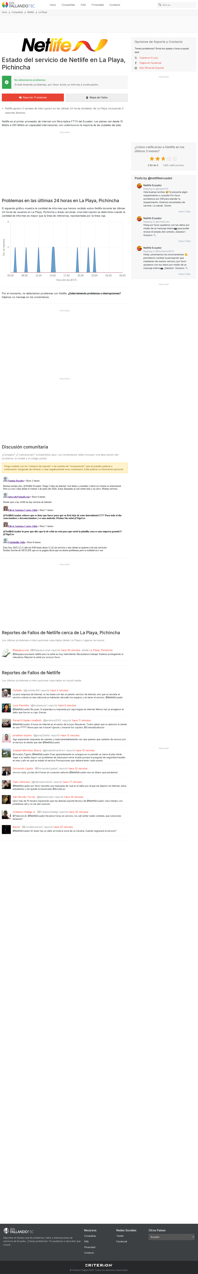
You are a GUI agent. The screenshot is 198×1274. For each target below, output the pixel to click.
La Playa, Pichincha (100, 650)
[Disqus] (65, 514)
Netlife (30, 12)
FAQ (83, 4)
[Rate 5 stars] (175, 158)
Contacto (115, 4)
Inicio (53, 4)
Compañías (68, 4)
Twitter (120, 1235)
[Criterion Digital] (99, 1265)
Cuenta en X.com (149, 57)
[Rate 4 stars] (169, 158)
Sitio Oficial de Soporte (152, 67)
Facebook (121, 1241)
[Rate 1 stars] (152, 158)
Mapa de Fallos (99, 97)
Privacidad (98, 4)
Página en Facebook (150, 62)
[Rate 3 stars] (164, 158)
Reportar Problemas (35, 97)
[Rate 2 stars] (158, 158)
